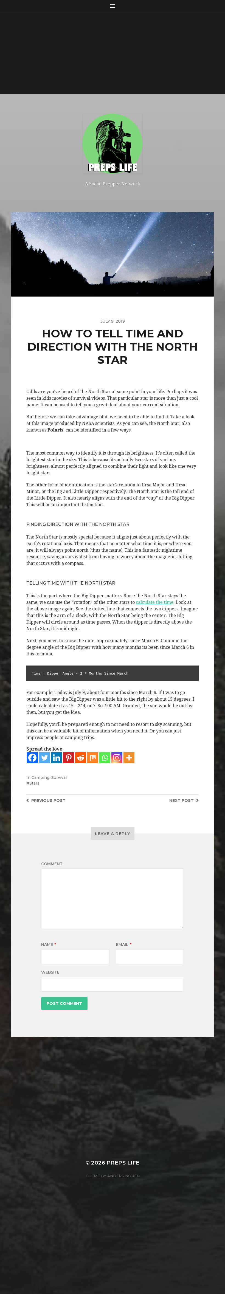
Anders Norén (123, 1176)
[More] (128, 757)
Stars (34, 783)
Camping (40, 777)
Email (123, 944)
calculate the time (154, 602)
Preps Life (123, 1163)
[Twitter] (44, 757)
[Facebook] (32, 757)
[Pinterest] (68, 757)
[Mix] (92, 757)
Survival (59, 777)
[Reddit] (80, 757)
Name (48, 944)
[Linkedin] (56, 757)
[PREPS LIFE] (112, 144)
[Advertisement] (112, 53)
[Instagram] (116, 757)
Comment (52, 863)
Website (50, 972)
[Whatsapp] (104, 757)
